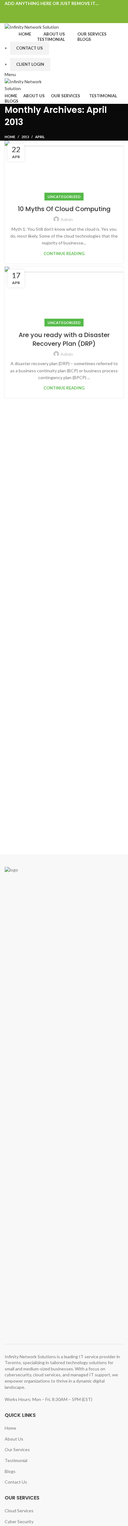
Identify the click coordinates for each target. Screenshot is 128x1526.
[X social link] (57, 11)
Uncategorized (64, 196)
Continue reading (64, 254)
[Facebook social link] (49, 11)
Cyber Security (19, 1521)
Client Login (30, 64)
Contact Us (29, 48)
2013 (25, 137)
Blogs (10, 1471)
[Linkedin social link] (71, 11)
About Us (14, 1438)
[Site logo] (32, 26)
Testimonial (16, 1460)
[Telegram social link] (78, 11)
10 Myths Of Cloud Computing (64, 209)
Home (10, 137)
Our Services (17, 1449)
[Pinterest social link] (64, 11)
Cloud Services (19, 1510)
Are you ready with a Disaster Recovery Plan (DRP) (64, 339)
